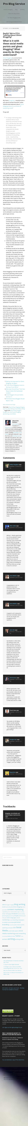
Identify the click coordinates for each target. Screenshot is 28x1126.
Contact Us (18, 1079)
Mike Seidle (13, 526)
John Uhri (12, 630)
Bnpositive (12, 772)
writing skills (19, 939)
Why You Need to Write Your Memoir (12, 970)
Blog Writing (12, 407)
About (22, 1079)
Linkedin (18, 917)
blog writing (13, 410)
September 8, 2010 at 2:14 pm (16, 577)
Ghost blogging (7, 58)
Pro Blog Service (14, 3)
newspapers (21, 920)
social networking (20, 933)
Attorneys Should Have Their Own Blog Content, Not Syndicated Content (15, 391)
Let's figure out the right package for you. (12, 1027)
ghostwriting (6, 414)
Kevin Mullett (13, 575)
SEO (14, 928)
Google (16, 915)
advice (4, 904)
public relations (17, 924)
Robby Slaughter (14, 464)
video (22, 936)
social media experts (13, 931)
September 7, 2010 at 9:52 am (16, 774)
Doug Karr (12, 100)
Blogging (17, 407)
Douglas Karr (6, 412)
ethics (11, 412)
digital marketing (20, 911)
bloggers (19, 410)
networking (15, 920)
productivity (11, 924)
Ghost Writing (11, 408)
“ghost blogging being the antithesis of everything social (13, 106)
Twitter (18, 936)
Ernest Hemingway (6, 913)
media (11, 920)
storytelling (4, 936)
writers (4, 939)
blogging (12, 904)
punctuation (10, 927)
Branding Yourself (17, 436)
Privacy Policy (16, 1075)
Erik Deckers (15, 424)
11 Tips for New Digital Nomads (11, 964)
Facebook (14, 914)
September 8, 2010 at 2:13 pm (16, 605)
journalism (7, 917)
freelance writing (21, 913)
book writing (8, 907)
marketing (5, 920)
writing (11, 938)
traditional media (11, 936)
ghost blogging (17, 412)
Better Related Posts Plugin (9, 404)
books (3, 907)
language (13, 918)
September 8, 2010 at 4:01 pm (16, 527)
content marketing (15, 909)
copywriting (4, 911)
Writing (23, 408)
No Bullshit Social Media (8, 922)
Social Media (18, 408)
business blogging (16, 907)
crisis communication (12, 911)
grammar (21, 915)
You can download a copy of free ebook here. (13, 1059)
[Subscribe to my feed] (14, 882)
